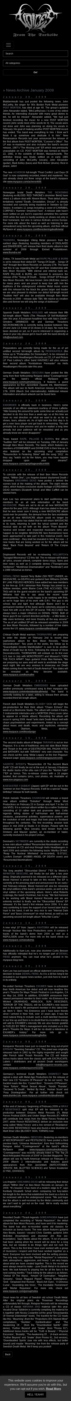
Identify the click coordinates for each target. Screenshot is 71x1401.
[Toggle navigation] (8, 45)
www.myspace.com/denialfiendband (38, 628)
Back (7, 1354)
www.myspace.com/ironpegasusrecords (41, 758)
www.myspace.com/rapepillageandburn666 (26, 463)
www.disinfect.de (12, 1095)
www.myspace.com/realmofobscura (22, 382)
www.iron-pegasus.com (15, 779)
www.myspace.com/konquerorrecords (23, 1068)
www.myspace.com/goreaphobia (20, 1291)
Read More (53, 1388)
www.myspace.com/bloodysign (19, 731)
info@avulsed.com (13, 337)
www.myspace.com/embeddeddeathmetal (25, 691)
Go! (35, 72)
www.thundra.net (12, 252)
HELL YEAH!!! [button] (35, 1394)
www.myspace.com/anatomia (18, 940)
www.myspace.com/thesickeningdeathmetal (40, 229)
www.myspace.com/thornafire (18, 674)
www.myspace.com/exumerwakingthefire (25, 1035)
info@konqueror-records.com (51, 1064)
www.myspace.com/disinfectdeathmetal (43, 1095)
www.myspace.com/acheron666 (24, 181)
